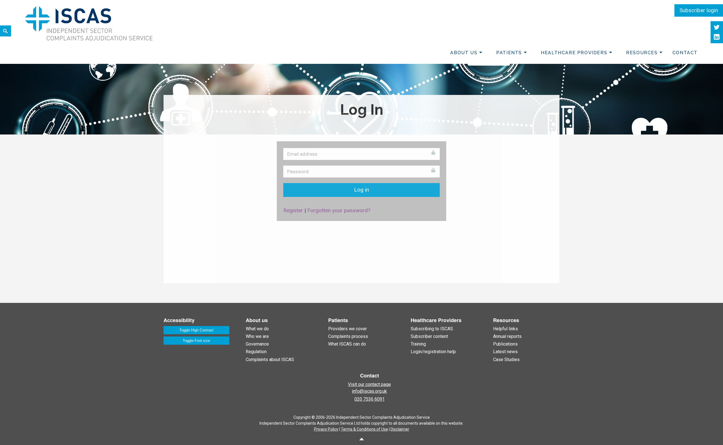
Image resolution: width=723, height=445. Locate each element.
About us (463, 52)
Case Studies (506, 359)
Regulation (256, 351)
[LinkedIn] (717, 37)
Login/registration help (433, 351)
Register (293, 210)
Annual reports (507, 336)
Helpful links (505, 328)
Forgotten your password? (338, 210)
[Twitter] (717, 27)
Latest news (505, 351)
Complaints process (348, 336)
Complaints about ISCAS (270, 359)
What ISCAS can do (347, 344)
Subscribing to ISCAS (432, 328)
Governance (257, 344)
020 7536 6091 (369, 399)
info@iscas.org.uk (369, 391)
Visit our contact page (369, 384)
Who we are (257, 336)
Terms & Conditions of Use (364, 429)
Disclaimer (400, 429)
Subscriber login (699, 10)
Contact (685, 52)
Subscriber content (429, 336)
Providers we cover (347, 328)
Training (418, 344)
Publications (505, 344)
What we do (257, 328)
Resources (641, 52)
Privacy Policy (326, 429)
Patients (509, 52)
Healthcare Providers (574, 52)
